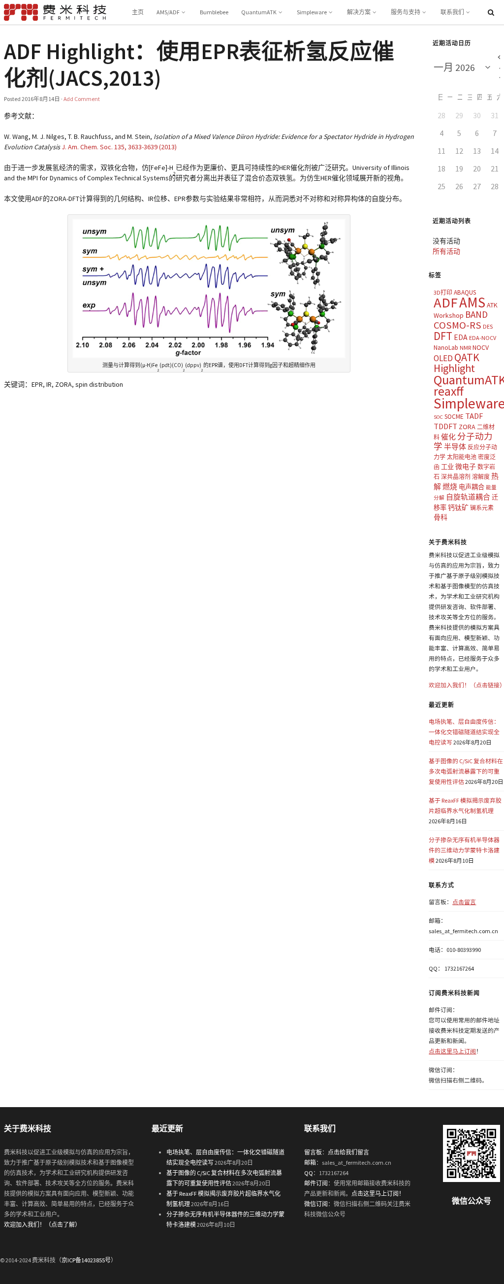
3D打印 (443, 292)
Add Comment (81, 98)
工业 (447, 467)
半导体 (455, 446)
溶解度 (481, 476)
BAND (476, 314)
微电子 (465, 466)
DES (488, 326)
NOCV (480, 347)
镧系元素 (482, 507)
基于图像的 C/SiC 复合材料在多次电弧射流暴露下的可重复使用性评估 (466, 771)
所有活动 (446, 251)
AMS (472, 302)
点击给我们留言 (348, 1152)
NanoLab (446, 347)
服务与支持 (405, 12)
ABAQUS (465, 292)
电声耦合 (471, 487)
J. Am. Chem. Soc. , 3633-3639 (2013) (119, 146)
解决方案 (359, 12)
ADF (446, 302)
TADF (474, 416)
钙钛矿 (458, 507)
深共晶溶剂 (456, 476)
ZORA (467, 426)
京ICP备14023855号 (86, 1260)
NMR (465, 347)
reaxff (449, 391)
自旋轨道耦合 (468, 497)
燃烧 (449, 486)
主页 (138, 12)
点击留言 (464, 902)
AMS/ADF (168, 12)
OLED (443, 358)
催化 (448, 436)
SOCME (454, 416)
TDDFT (445, 426)
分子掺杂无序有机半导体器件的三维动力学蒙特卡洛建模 (464, 850)
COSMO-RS (457, 325)
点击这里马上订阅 (452, 1051)
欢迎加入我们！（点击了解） (42, 1224)
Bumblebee (214, 12)
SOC (438, 417)
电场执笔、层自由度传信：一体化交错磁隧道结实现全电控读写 (464, 732)
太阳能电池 (461, 457)
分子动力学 (463, 441)
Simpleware (312, 12)
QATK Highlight (456, 362)
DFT (443, 336)
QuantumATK (259, 12)
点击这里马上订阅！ (378, 1193)
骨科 (440, 517)
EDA (461, 337)
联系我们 (452, 12)
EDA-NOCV (482, 337)
